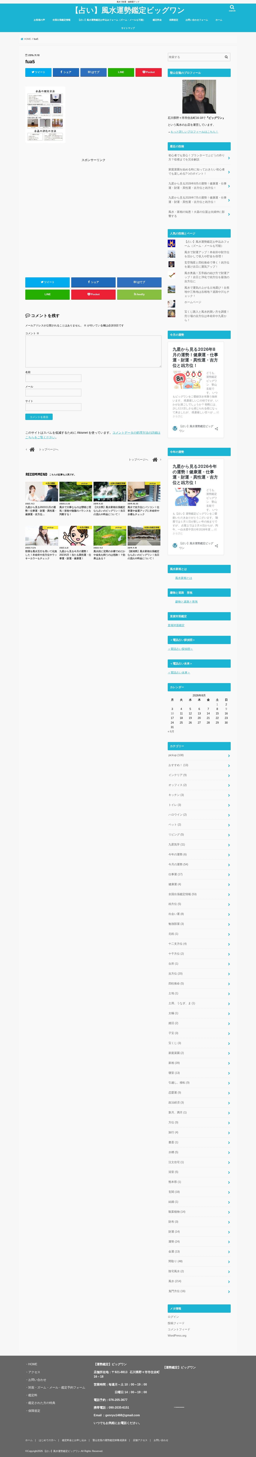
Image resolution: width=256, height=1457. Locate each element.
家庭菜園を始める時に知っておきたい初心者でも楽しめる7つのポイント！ (196, 171)
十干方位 (176, 953)
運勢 (174, 1241)
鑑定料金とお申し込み (74, 1440)
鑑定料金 (157, 20)
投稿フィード (176, 1323)
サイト (29, 401)
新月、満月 (177, 1112)
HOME (32, 1364)
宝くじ (174, 1043)
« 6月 (171, 731)
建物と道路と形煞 (186, 601)
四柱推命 (176, 983)
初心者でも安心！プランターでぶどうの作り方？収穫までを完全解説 (196, 157)
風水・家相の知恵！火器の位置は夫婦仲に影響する (196, 213)
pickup (176, 755)
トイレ (174, 804)
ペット (174, 824)
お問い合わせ (37, 1379)
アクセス (34, 1372)
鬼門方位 (176, 1291)
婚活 (173, 1023)
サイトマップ (128, 28)
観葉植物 (176, 1211)
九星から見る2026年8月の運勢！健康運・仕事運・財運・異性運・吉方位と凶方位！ (197, 185)
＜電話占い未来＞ (179, 672)
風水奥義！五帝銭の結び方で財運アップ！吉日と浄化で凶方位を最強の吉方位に (206, 277)
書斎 (173, 1142)
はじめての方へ (47, 1440)
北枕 (173, 933)
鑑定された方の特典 (41, 1402)
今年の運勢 (177, 854)
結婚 (173, 1201)
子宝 (173, 1033)
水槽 (173, 1152)
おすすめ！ (178, 765)
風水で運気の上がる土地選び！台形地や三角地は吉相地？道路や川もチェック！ (206, 291)
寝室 (174, 1072)
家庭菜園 (176, 1052)
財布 (173, 1221)
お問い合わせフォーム (197, 20)
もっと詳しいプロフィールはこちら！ (194, 131)
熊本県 (174, 1181)
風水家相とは (183, 577)
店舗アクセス (140, 1440)
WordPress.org (177, 1335)
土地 (173, 993)
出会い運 (176, 913)
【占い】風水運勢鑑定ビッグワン (128, 9)
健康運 (174, 884)
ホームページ (192, 302)
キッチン (176, 794)
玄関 (174, 1191)
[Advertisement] (93, 189)
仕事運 (175, 874)
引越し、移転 (178, 1082)
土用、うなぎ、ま (181, 1003)
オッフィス (177, 784)
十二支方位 (177, 943)
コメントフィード (179, 1329)
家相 (174, 1062)
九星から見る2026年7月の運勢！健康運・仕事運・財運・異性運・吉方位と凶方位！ (197, 199)
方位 (173, 1122)
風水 (174, 1281)
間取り (175, 1261)
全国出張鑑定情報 (61, 20)
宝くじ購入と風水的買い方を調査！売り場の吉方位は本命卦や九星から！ (206, 315)
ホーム (219, 20)
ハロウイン (177, 814)
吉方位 (175, 973)
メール (29, 386)
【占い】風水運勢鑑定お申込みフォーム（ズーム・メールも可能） (111, 20)
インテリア (177, 775)
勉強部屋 (176, 923)
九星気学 (176, 844)
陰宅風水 (176, 1271)
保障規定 (173, 20)
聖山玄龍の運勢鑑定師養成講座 (110, 1440)
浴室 (173, 1171)
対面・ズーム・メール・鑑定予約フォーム (56, 1387)
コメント (32, 333)
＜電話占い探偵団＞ (180, 648)
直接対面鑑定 (176, 625)
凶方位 (174, 903)
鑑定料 (32, 1395)
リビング (176, 834)
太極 (173, 1013)
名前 (28, 372)
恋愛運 (174, 1092)
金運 (174, 1251)
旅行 (173, 1132)
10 (172, 713)
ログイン (173, 1316)
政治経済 (176, 1102)
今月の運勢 (178, 864)
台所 (173, 963)
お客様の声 (39, 20)
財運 (174, 1231)
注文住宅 (176, 1162)
